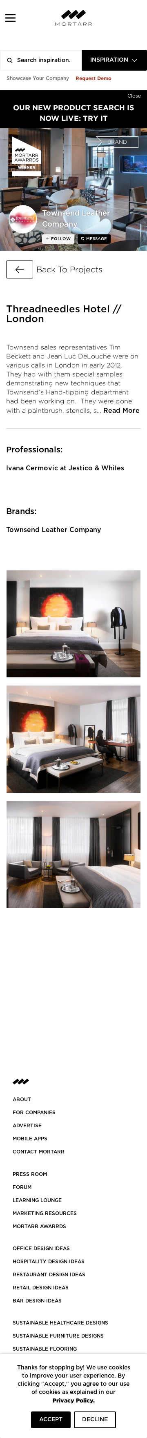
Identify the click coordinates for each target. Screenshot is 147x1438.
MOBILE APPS (30, 1138)
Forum (22, 1187)
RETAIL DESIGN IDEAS (41, 1287)
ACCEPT (50, 1419)
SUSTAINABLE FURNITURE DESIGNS (58, 1335)
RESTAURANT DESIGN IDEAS (49, 1274)
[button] (10, 18)
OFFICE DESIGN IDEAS (41, 1248)
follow (60, 239)
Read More (121, 410)
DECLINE (95, 1419)
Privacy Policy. (74, 1400)
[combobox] (114, 60)
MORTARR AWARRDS (39, 1226)
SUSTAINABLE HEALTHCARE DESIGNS (60, 1322)
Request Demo (93, 78)
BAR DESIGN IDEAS (37, 1300)
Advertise (27, 1125)
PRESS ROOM (30, 1174)
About (22, 1099)
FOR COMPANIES (34, 1112)
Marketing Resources (45, 1213)
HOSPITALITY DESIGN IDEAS (49, 1261)
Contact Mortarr (39, 1151)
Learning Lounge (37, 1200)
